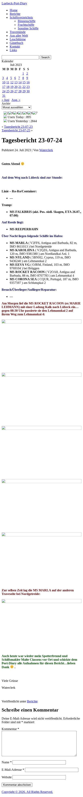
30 (28, 91)
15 (24, 82)
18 (7, 87)
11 (7, 82)
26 (11, 91)
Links (13, 50)
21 (20, 87)
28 (20, 91)
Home (14, 10)
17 (3, 87)
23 (28, 87)
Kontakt (15, 46)
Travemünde (18, 32)
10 (3, 82)
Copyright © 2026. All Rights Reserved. (27, 792)
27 (16, 91)
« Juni (5, 100)
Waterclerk (46, 150)
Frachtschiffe (26, 24)
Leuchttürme (18, 39)
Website (7, 777)
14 (20, 82)
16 (28, 82)
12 (11, 82)
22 (24, 87)
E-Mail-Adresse (13, 769)
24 (3, 91)
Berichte (15, 14)
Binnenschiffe (26, 21)
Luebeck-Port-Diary (14, 3)
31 (3, 95)
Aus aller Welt (19, 35)
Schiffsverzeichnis (21, 17)
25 (7, 91)
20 (16, 87)
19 (11, 87)
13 (16, 82)
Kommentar (10, 729)
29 (24, 91)
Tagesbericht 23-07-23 (18, 126)
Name (7, 762)
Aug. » (15, 100)
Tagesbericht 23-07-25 (16, 130)
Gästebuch (16, 43)
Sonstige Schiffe (28, 28)
